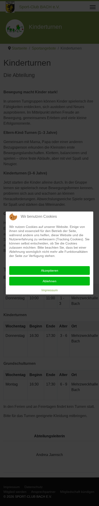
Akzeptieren (49, 270)
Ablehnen (49, 281)
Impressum (49, 290)
